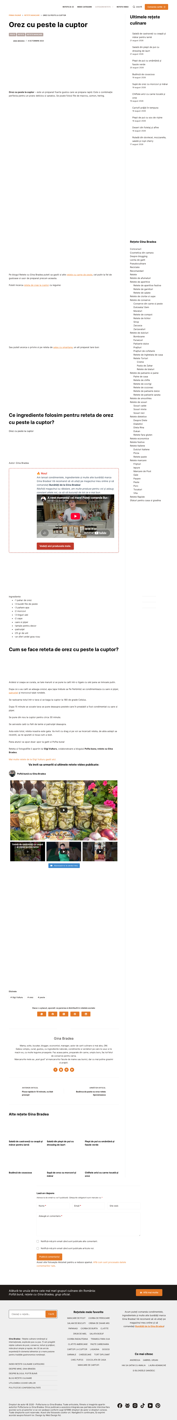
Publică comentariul (49, 1256)
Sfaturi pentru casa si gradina (145, 500)
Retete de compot (142, 314)
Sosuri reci (139, 413)
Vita (135, 493)
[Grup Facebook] (127, 1405)
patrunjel (13, 692)
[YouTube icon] (72, 1070)
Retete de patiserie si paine (144, 373)
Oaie (135, 474)
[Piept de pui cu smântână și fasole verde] (102, 1128)
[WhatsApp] (41, 1014)
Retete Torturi (140, 358)
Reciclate (135, 267)
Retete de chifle (141, 380)
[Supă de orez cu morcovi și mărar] (64, 1160)
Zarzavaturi (139, 329)
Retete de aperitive (140, 281)
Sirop (136, 321)
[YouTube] (150, 1405)
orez (30, 997)
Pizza (136, 453)
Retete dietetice (138, 416)
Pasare (136, 478)
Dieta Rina (138, 427)
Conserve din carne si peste (148, 303)
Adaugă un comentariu (50, 1216)
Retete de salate (141, 292)
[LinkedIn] (85, 1014)
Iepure (136, 467)
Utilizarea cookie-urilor (22, 1383)
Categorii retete (103, 7)
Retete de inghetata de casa (148, 354)
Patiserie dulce (141, 343)
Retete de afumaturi (140, 278)
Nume (42, 1205)
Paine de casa (140, 376)
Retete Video (122, 7)
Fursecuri (138, 340)
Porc (135, 485)
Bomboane (139, 336)
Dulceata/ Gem (141, 307)
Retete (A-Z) (68, 7)
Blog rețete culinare (20, 1378)
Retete (21, 34)
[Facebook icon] (55, 1070)
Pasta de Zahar (145, 365)
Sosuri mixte (139, 409)
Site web (114, 1205)
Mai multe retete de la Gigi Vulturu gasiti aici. (32, 759)
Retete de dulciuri (139, 332)
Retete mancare (34, 34)
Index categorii (84, 7)
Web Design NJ (53, 1415)
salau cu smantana (63, 347)
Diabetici (138, 423)
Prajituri (137, 347)
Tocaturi (137, 489)
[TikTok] (142, 1405)
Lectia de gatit (137, 259)
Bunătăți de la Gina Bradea (149, 1326)
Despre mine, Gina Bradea (22, 1369)
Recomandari (137, 271)
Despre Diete (140, 420)
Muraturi (137, 311)
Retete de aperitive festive (147, 285)
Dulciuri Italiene (141, 449)
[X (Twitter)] (63, 1014)
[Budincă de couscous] (26, 1160)
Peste (12, 34)
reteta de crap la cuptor (36, 285)
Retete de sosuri (138, 402)
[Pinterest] (74, 1014)
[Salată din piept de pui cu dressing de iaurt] (64, 1128)
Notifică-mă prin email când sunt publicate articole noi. (67, 1248)
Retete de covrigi (142, 383)
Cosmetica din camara (141, 252)
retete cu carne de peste (79, 274)
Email (77, 1205)
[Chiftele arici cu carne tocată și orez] (102, 1160)
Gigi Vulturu (17, 997)
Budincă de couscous (20, 1172)
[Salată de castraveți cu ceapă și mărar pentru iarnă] (26, 1128)
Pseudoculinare (138, 263)
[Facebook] (52, 1014)
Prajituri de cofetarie (144, 351)
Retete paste (140, 456)
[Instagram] (135, 1405)
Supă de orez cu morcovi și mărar (150, 84)
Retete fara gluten (142, 434)
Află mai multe (150, 1292)
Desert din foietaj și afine (145, 127)
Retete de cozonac (143, 387)
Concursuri (135, 249)
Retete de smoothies (141, 398)
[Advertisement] (64, 67)
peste (41, 997)
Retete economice (139, 438)
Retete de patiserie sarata (146, 394)
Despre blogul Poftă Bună (23, 1373)
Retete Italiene (137, 445)
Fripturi (137, 464)
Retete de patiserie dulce (146, 391)
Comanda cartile (155, 7)
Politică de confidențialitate (25, 1387)
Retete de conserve (140, 300)
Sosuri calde (139, 405)
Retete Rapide (137, 496)
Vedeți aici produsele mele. (55, 546)
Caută (51, 1314)
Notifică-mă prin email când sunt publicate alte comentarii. (69, 1241)
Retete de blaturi (145, 369)
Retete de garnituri (143, 289)
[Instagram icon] (61, 1070)
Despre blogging (138, 256)
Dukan (136, 431)
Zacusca (137, 325)
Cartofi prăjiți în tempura (145, 107)
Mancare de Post (142, 471)
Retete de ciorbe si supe (142, 296)
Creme (140, 361)
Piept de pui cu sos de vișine (147, 117)
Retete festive (137, 442)
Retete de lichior (142, 318)
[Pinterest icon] (66, 1070)
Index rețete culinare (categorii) (26, 1364)
